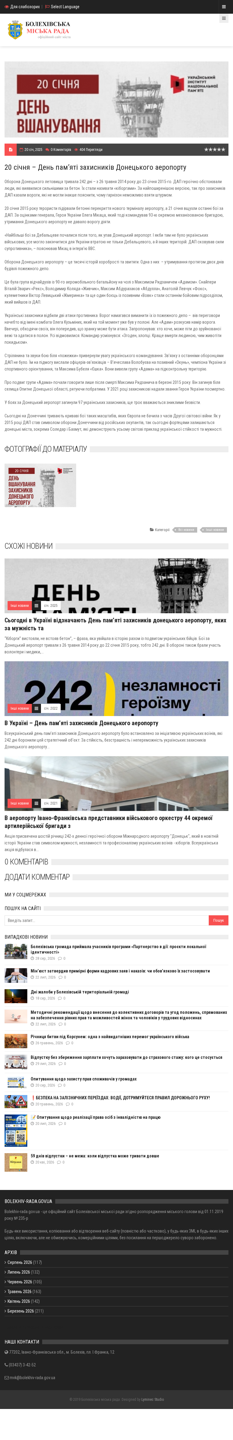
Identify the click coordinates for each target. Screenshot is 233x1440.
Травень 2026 (20, 1291)
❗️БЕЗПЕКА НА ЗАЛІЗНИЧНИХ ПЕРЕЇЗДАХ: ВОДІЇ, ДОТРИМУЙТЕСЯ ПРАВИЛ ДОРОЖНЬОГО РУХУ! (120, 1097)
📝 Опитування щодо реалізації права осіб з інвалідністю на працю (95, 1117)
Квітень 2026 (19, 1301)
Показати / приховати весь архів (34, 1327)
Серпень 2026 (20, 1262)
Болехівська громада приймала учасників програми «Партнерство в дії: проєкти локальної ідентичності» (118, 949)
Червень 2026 (20, 1281)
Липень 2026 (19, 1272)
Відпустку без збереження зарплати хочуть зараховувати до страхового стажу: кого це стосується (126, 1057)
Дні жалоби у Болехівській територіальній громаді (80, 992)
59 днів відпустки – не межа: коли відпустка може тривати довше (95, 1155)
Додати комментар (37, 877)
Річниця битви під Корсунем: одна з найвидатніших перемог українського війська (110, 1036)
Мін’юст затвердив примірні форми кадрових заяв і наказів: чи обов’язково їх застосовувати (120, 971)
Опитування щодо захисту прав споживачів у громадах (84, 1079)
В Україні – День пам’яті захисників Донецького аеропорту (81, 723)
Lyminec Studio (152, 1399)
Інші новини (215, 530)
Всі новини (186, 530)
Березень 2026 (21, 1311)
